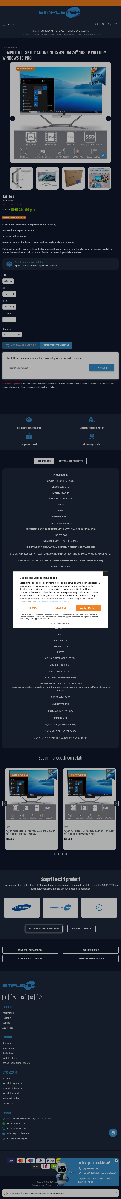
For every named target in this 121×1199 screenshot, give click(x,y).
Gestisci (60, 608)
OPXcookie (52, 623)
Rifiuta (32, 608)
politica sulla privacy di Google (54, 601)
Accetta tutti (89, 608)
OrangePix (69, 623)
